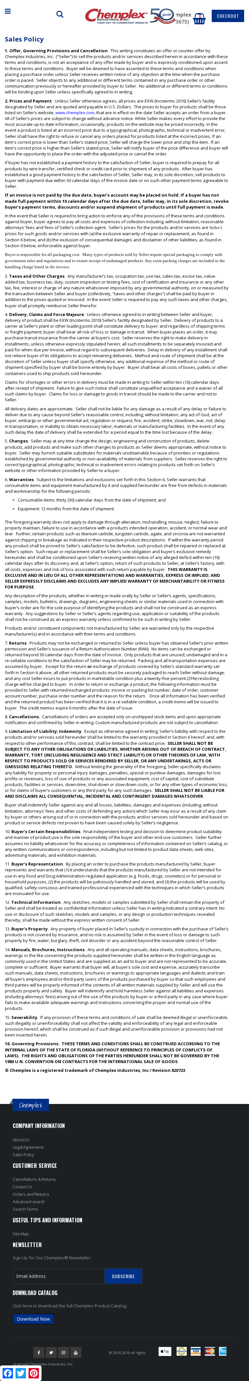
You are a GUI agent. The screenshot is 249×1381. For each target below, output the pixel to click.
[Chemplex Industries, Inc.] (130, 16)
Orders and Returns (31, 1194)
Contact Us (22, 1187)
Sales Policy (23, 1154)
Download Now (33, 1319)
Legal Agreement (28, 1147)
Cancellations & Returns (34, 1179)
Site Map (21, 1234)
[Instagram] (63, 1352)
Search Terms (25, 1209)
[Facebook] (38, 1352)
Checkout (228, 15)
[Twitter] (51, 1352)
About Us (21, 1140)
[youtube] (75, 1352)
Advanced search (29, 1202)
